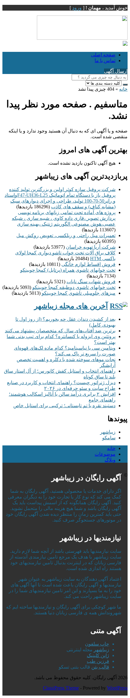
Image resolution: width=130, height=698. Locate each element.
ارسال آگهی (116, 71)
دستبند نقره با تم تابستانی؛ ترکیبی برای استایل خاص (64, 405)
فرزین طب (98, 661)
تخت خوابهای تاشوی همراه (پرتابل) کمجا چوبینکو (67, 270)
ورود (77, 7)
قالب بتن (100, 666)
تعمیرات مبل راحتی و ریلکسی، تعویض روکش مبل (65, 235)
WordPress (117, 687)
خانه (123, 89)
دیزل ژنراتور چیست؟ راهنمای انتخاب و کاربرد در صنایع (61, 382)
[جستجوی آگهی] (125, 85)
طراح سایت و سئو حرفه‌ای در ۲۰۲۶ (79, 388)
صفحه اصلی (103, 54)
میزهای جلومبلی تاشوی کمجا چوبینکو (78, 293)
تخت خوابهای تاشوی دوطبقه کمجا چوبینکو (73, 287)
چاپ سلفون (97, 643)
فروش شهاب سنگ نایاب (91, 281)
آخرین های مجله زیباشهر (71, 306)
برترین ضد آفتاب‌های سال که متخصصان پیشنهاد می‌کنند (60, 330)
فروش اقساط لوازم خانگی (88, 264)
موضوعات (105, 454)
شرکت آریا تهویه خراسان (90, 247)
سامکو (108, 437)
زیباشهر (107, 432)
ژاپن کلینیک (98, 655)
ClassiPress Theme (61, 687)
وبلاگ (110, 459)
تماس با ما (105, 60)
